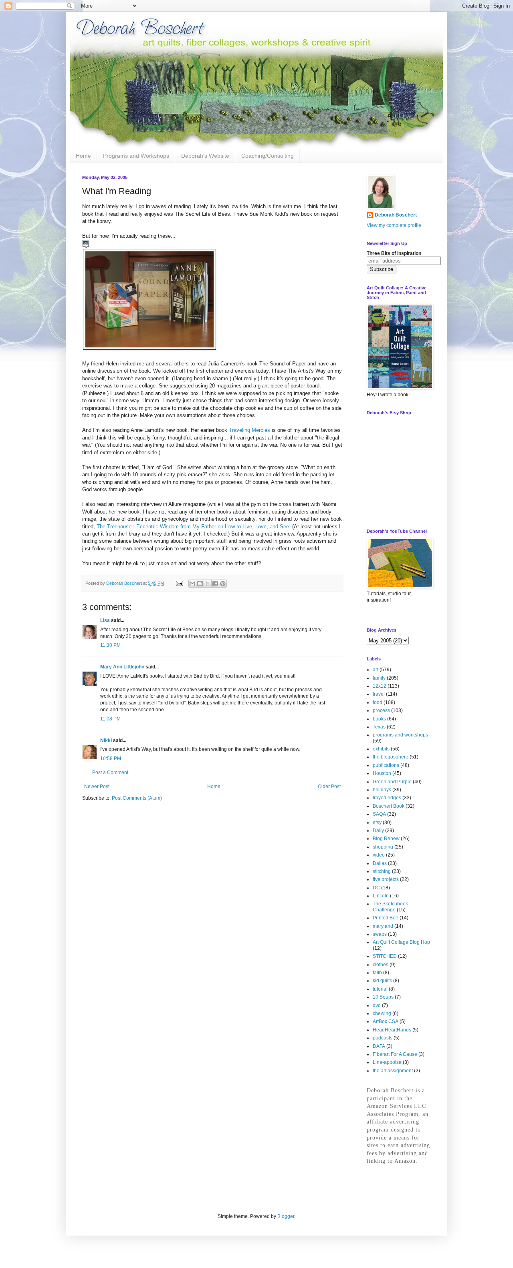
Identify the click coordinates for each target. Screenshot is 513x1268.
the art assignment (393, 1070)
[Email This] (192, 584)
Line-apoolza (387, 1062)
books (379, 719)
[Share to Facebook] (215, 584)
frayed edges (387, 798)
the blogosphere (390, 757)
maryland (383, 926)
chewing (382, 1013)
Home (83, 155)
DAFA (379, 1046)
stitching (382, 871)
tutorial (380, 989)
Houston (382, 773)
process (381, 710)
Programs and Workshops (136, 155)
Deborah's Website (205, 155)
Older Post (329, 786)
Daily (378, 830)
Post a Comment (110, 772)
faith (377, 972)
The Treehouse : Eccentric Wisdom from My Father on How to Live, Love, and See (193, 527)
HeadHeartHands (392, 1030)
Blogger (285, 1216)
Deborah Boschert (396, 215)
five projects (386, 879)
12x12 (379, 686)
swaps (380, 934)
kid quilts (382, 980)
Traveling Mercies (250, 430)
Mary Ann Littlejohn (122, 667)
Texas (379, 727)
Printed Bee (385, 918)
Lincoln (381, 896)
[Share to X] (208, 584)
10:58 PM (110, 758)
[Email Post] (179, 583)
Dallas (380, 863)
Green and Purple (392, 781)
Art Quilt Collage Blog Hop (401, 942)
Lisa (105, 620)
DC (376, 888)
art (375, 669)
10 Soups (383, 997)
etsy (377, 822)
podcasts (382, 1038)
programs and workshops (400, 735)
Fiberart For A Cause (395, 1054)
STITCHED (385, 956)
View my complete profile (394, 225)
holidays (382, 789)
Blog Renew (386, 838)
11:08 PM (110, 719)
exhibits (381, 749)
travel (379, 694)
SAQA (379, 814)
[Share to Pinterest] (223, 584)
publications (386, 765)
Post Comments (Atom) (137, 798)
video (379, 855)
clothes (380, 964)
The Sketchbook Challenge (390, 906)
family (379, 678)
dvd (377, 1005)
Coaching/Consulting (267, 155)
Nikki (106, 740)
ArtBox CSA (385, 1021)
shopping (383, 847)
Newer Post (96, 786)
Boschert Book (388, 806)
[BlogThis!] (200, 584)
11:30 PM (110, 645)
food (377, 702)
